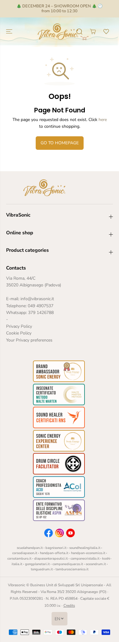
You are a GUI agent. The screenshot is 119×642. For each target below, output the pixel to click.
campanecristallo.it (84, 558)
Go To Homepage (60, 143)
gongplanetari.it (37, 564)
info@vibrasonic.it (37, 299)
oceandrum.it (96, 564)
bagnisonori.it (56, 548)
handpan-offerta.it (54, 553)
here (103, 120)
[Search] (79, 31)
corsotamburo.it (19, 558)
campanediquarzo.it (67, 564)
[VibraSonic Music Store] (58, 31)
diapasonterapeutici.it (51, 558)
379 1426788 (41, 312)
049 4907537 (40, 306)
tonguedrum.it (42, 569)
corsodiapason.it (24, 553)
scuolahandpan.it (30, 548)
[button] (9, 31)
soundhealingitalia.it (84, 548)
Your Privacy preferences (29, 340)
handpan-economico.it (88, 553)
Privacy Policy (19, 326)
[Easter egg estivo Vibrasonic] (87, 38)
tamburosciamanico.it (72, 569)
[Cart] (92, 31)
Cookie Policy (18, 333)
